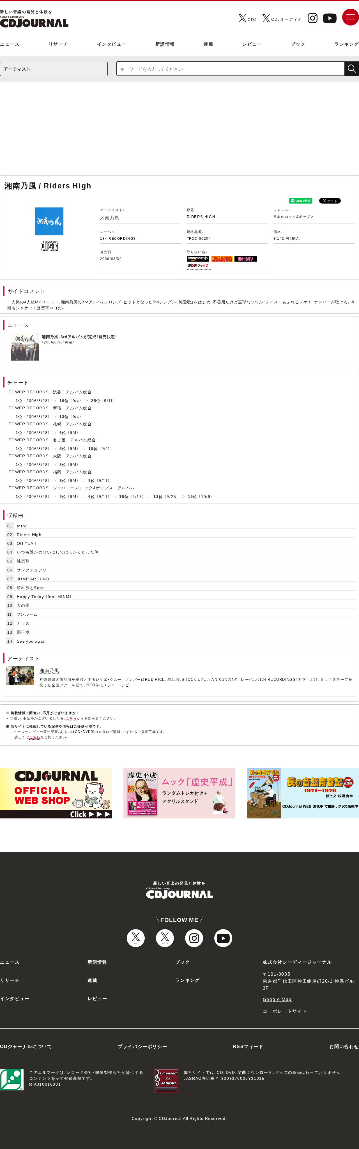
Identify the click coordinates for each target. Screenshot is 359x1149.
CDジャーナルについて (26, 1046)
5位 (62, 448)
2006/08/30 (111, 258)
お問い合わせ (344, 1046)
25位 (95, 400)
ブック (298, 43)
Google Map (277, 999)
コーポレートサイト (285, 1010)
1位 (19, 400)
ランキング (346, 43)
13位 (64, 416)
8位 (62, 464)
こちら (71, 718)
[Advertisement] (179, 131)
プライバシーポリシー (142, 1046)
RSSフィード (248, 1046)
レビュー (252, 43)
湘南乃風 (110, 217)
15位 (124, 496)
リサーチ (58, 43)
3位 (62, 480)
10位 (64, 400)
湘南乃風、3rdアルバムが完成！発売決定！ (79, 336)
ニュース (10, 43)
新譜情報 (165, 43)
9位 (91, 480)
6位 (62, 432)
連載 (208, 43)
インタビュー (112, 43)
